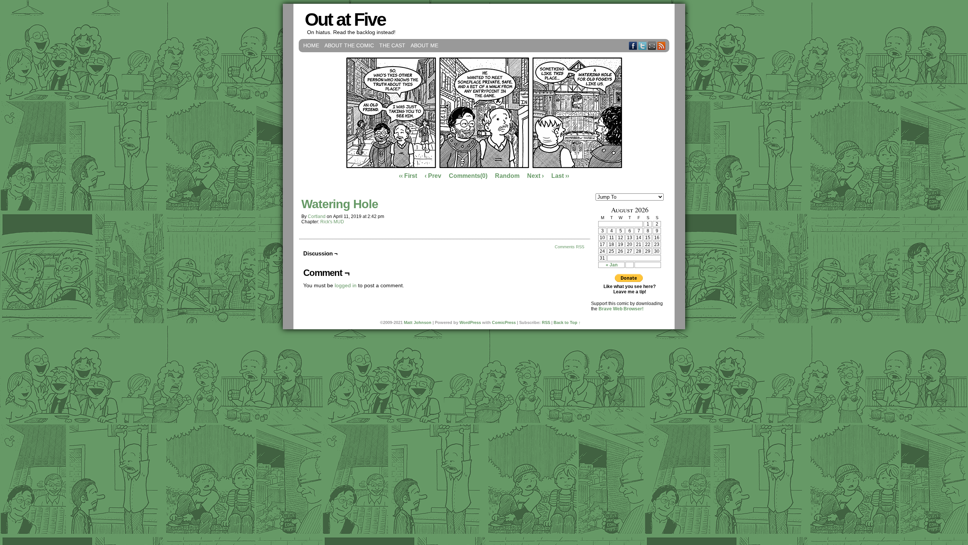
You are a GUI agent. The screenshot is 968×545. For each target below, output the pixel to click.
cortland (317, 216)
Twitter (642, 45)
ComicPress (504, 322)
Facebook (633, 45)
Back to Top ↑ (567, 322)
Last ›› (560, 176)
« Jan (611, 265)
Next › (535, 176)
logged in (346, 285)
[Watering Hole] (484, 166)
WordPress (470, 322)
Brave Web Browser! (621, 308)
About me (424, 45)
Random (507, 176)
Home (311, 45)
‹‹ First (408, 176)
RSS (661, 45)
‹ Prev (433, 176)
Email (652, 45)
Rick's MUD (332, 221)
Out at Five (345, 19)
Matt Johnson (417, 322)
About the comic (349, 45)
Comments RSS (569, 246)
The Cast (392, 45)
